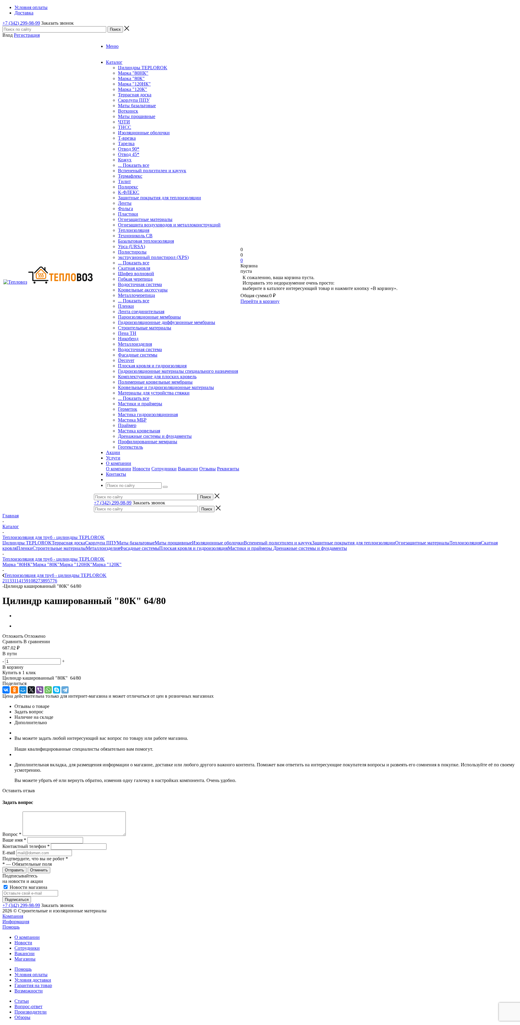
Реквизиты (228, 468)
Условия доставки (32, 980)
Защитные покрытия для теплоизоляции (159, 197)
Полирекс (128, 186)
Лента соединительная (141, 311)
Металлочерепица (136, 295)
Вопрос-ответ (28, 1006)
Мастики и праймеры (140, 403)
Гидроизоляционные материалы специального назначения (178, 371)
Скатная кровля (134, 268)
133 (10, 580)
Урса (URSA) (131, 246)
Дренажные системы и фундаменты (155, 436)
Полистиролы (132, 251)
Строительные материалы (144, 327)
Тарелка (126, 143)
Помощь (11, 927)
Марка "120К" (132, 89)
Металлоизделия (135, 344)
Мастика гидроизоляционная (148, 414)
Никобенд (128, 338)
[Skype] (56, 689)
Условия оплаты (31, 974)
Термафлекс (130, 176)
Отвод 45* (128, 154)
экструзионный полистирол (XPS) (153, 257)
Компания (12, 916)
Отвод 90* (128, 148)
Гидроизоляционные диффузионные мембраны (166, 322)
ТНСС (124, 127)
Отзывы (207, 468)
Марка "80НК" (133, 73)
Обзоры (22, 1017)
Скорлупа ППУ (134, 100)
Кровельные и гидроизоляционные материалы (166, 387)
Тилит (124, 181)
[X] (31, 689)
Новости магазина (27, 887)
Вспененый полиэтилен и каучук (152, 170)
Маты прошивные (136, 116)
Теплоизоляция (133, 230)
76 (54, 580)
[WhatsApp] (48, 689)
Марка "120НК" (134, 83)
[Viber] (39, 689)
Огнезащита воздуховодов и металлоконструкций (169, 224)
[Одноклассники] (14, 689)
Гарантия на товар (33, 985)
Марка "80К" (131, 78)
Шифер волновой (136, 273)
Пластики (128, 214)
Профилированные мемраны (147, 441)
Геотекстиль (130, 447)
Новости (141, 468)
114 (17, 580)
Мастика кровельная (139, 430)
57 (50, 580)
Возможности (28, 990)
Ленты (125, 203)
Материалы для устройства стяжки (154, 392)
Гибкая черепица (135, 279)
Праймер (127, 425)
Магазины (25, 958)
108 (32, 580)
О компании (118, 468)
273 (39, 580)
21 (4, 580)
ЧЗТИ (124, 121)
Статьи (21, 1001)
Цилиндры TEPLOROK (142, 67)
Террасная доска (134, 94)
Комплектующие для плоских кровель (157, 376)
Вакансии (188, 468)
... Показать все (133, 165)
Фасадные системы (137, 354)
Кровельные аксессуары (143, 289)
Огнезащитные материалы (145, 219)
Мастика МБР (132, 419)
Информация (15, 921)
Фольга (125, 208)
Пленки (126, 306)
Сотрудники (164, 468)
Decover (126, 360)
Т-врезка (127, 138)
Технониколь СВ (135, 235)
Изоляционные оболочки (144, 132)
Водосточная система (140, 284)
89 (45, 580)
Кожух (125, 159)
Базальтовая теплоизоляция (146, 241)
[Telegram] (65, 689)
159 (24, 580)
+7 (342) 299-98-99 (21, 23)
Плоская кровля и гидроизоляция (152, 365)
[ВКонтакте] (6, 689)
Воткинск (128, 111)
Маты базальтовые (137, 105)
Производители (30, 1011)
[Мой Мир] (22, 689)
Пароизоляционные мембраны (149, 316)
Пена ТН (127, 333)
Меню (112, 46)
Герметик (127, 409)
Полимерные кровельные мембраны (155, 382)
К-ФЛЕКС (128, 192)
